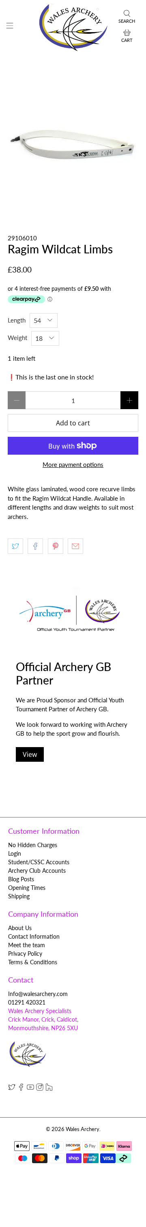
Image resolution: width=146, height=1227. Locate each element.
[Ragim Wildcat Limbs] (73, 143)
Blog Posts (21, 879)
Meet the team (26, 944)
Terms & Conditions (32, 962)
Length (17, 320)
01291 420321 (26, 1002)
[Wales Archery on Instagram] (39, 1088)
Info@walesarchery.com (38, 993)
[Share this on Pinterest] (55, 546)
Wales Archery (82, 1129)
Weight (17, 337)
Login (14, 853)
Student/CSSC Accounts (38, 862)
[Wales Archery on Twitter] (11, 1088)
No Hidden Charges (32, 844)
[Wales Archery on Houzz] (49, 1088)
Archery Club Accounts (37, 870)
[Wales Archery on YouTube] (30, 1088)
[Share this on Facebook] (35, 546)
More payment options (73, 464)
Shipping (19, 896)
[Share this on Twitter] (15, 546)
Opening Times (26, 887)
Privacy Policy (25, 953)
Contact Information (34, 936)
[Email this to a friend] (75, 546)
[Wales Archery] (73, 27)
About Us (20, 927)
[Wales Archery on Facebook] (21, 1088)
